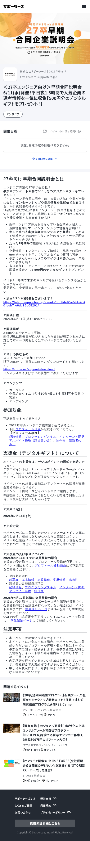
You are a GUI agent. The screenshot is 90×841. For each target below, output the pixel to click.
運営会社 (45, 798)
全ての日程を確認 (42, 158)
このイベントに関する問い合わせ (66, 131)
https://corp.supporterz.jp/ (38, 77)
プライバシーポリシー (53, 812)
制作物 (39, 591)
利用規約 (45, 805)
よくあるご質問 (23, 805)
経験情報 (15, 436)
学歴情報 (59, 579)
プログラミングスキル (40, 436)
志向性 (73, 579)
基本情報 (28, 579)
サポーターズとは (25, 798)
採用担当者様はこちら (45, 823)
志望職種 (43, 579)
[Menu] (85, 6)
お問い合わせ (23, 812)
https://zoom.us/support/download (29, 369)
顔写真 (14, 579)
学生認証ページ (36, 609)
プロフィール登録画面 (50, 565)
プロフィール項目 (28, 429)
